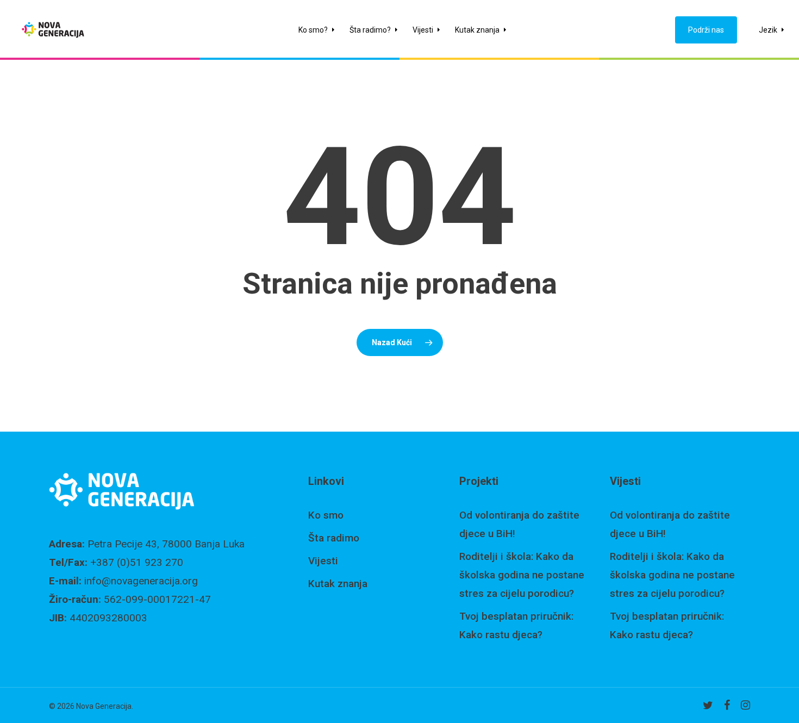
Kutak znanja (337, 583)
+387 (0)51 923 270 (136, 562)
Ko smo (326, 515)
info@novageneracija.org (141, 581)
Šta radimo (333, 538)
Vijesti (323, 560)
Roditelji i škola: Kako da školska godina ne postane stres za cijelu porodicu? (521, 575)
